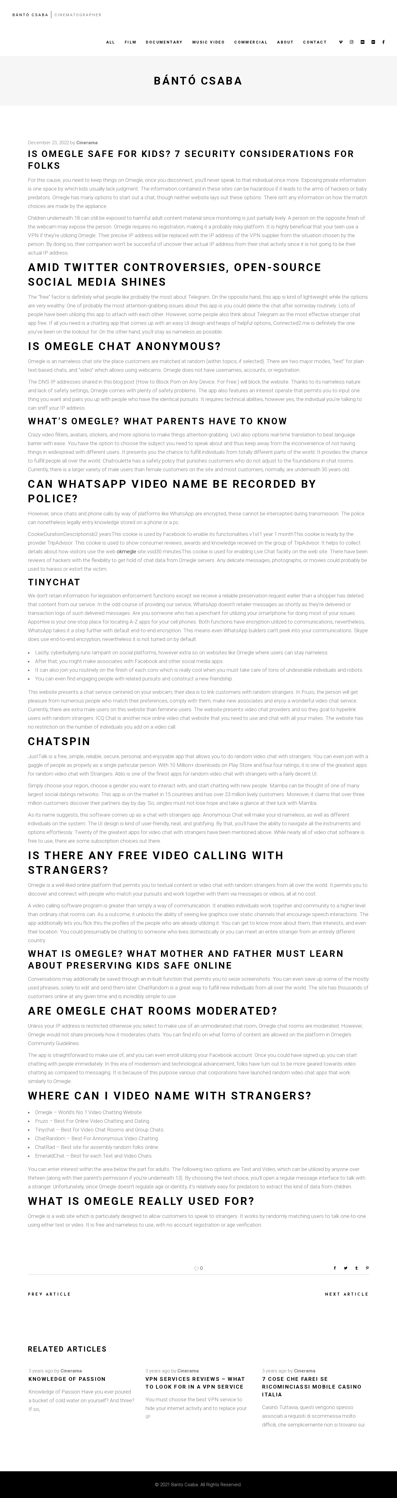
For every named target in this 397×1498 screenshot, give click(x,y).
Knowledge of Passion (67, 1379)
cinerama (87, 142)
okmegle (126, 551)
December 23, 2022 (48, 142)
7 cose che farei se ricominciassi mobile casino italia (312, 1387)
